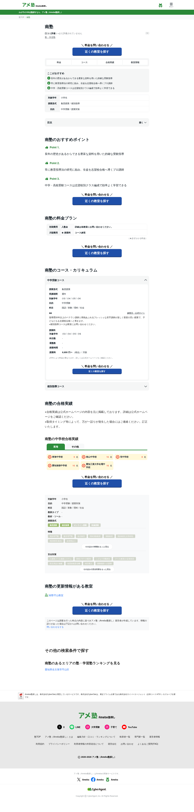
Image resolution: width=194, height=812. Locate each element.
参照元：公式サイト (136, 313)
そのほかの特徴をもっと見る (97, 546)
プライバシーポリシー (59, 743)
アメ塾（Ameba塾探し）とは (59, 736)
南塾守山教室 (56, 595)
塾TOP (21, 17)
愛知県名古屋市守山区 (57, 669)
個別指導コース (55, 386)
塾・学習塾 (50, 37)
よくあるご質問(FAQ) (148, 743)
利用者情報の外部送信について (89, 743)
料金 (59, 62)
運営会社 (112, 743)
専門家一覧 (139, 736)
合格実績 (110, 62)
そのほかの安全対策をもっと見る (97, 569)
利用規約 (40, 743)
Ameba (85, 779)
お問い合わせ (127, 743)
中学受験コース (55, 280)
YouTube (132, 727)
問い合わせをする (55, 626)
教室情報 (135, 62)
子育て (114, 726)
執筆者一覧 (125, 736)
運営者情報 (154, 736)
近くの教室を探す (97, 51)
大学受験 (95, 726)
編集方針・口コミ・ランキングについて (96, 736)
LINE (77, 727)
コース (84, 62)
